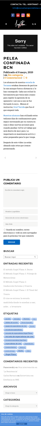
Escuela (32, 326)
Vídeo (28, 351)
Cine (34, 319)
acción (8, 319)
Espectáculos (29, 343)
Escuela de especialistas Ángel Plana (16, 340)
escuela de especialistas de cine (19, 336)
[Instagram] (23, 15)
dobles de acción (12, 322)
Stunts (20, 351)
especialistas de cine (13, 344)
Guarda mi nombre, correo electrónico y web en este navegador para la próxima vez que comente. (20, 232)
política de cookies (22, 421)
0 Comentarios (12, 77)
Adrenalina (17, 319)
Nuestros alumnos (11, 115)
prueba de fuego (10, 351)
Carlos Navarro (10, 375)
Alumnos (26, 319)
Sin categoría (15, 74)
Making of (22, 347)
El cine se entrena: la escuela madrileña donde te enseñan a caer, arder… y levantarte (19, 302)
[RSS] (28, 15)
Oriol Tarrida (19, 107)
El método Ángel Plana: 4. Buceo (18, 269)
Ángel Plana (11, 354)
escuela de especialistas (14, 330)
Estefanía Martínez (11, 347)
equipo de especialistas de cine (16, 326)
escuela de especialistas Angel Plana (19, 333)
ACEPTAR (21, 424)
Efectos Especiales (27, 322)
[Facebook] (13, 15)
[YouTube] (18, 15)
